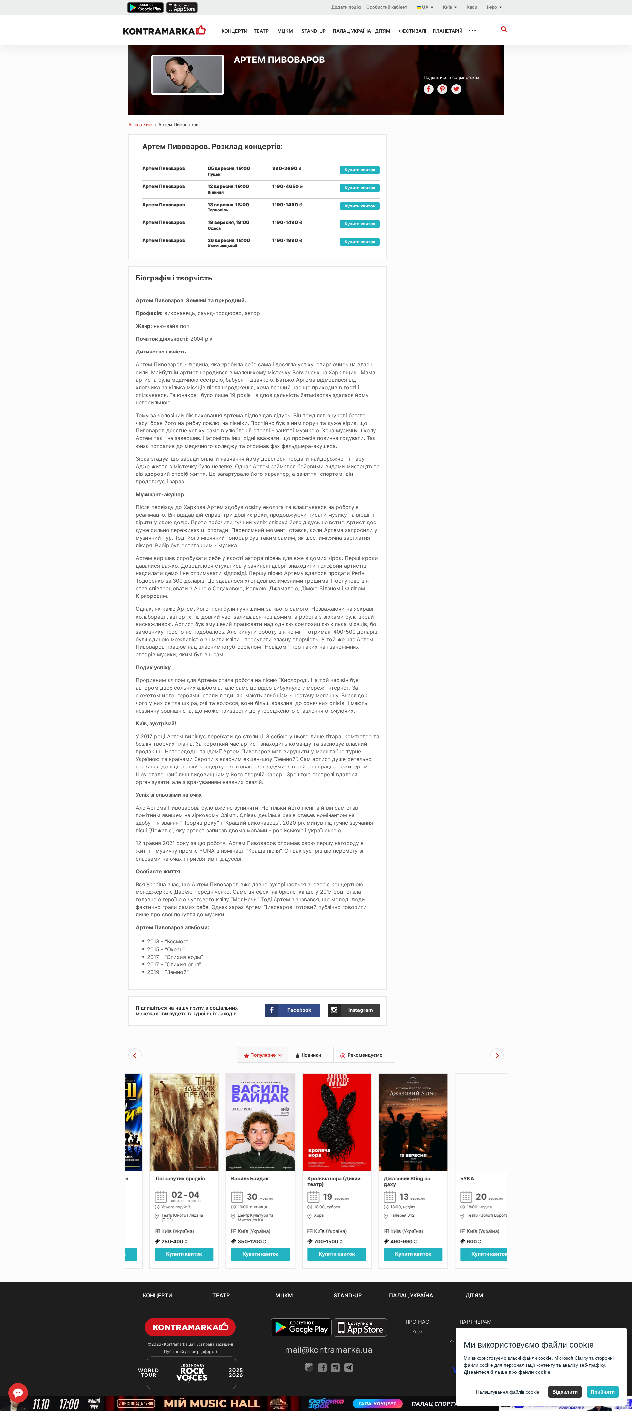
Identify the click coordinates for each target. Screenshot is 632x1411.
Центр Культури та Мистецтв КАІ (234, 1217)
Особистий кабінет (386, 7)
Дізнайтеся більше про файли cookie (507, 1372)
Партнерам (476, 1321)
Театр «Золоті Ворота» (467, 1215)
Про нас (417, 1321)
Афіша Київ (140, 124)
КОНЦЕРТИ (232, 31)
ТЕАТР (260, 31)
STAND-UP (311, 31)
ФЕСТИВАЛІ (410, 31)
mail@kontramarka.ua (329, 1350)
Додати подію (346, 7)
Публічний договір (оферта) (190, 1351)
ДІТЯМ (381, 31)
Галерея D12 (382, 1215)
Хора (298, 1215)
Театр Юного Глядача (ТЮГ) (161, 1217)
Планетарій (444, 31)
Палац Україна (348, 31)
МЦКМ (283, 31)
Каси (472, 7)
